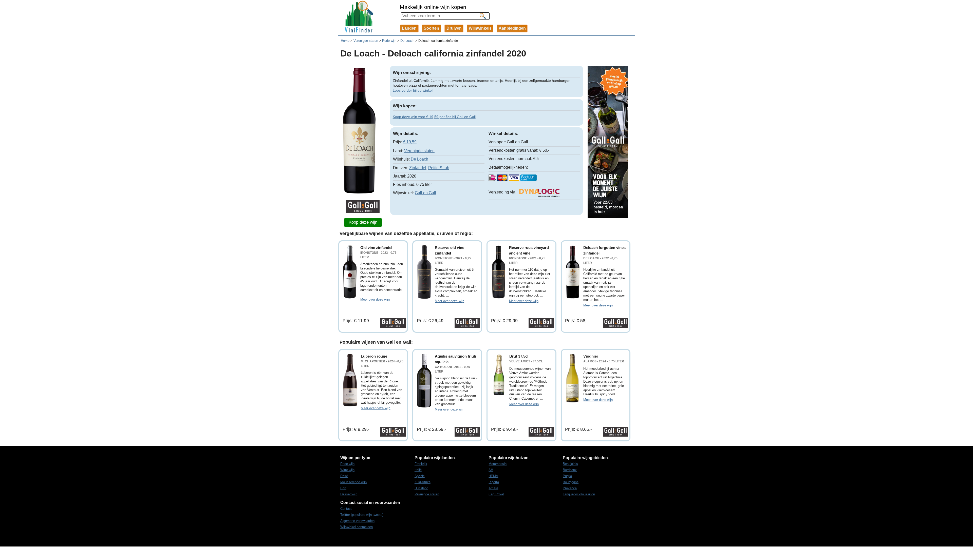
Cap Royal (496, 494)
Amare (493, 488)
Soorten (431, 28)
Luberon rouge (374, 356)
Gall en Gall (425, 193)
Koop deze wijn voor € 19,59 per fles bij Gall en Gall (434, 117)
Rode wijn (347, 464)
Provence (570, 488)
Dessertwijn (348, 494)
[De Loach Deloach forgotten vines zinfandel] (572, 272)
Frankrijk (421, 464)
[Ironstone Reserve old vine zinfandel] (424, 272)
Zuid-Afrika (423, 482)
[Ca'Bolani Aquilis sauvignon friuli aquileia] (424, 381)
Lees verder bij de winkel (413, 90)
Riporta (494, 482)
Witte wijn (347, 470)
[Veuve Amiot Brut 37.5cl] (498, 375)
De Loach (419, 159)
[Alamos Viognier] (572, 378)
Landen (409, 28)
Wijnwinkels (480, 28)
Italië (418, 470)
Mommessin (498, 464)
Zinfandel (417, 168)
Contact (346, 509)
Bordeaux (570, 470)
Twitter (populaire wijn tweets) (361, 515)
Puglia (567, 476)
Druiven (454, 28)
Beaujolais (570, 464)
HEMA (493, 476)
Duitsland (421, 488)
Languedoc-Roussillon (579, 494)
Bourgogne (570, 482)
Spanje (420, 476)
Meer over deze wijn (375, 299)
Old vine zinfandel (376, 247)
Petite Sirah (438, 168)
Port (343, 488)
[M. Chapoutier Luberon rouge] (350, 380)
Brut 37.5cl (518, 356)
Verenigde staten (419, 151)
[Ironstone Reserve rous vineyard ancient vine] (498, 272)
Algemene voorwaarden (357, 521)
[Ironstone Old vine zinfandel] (350, 272)
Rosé (344, 476)
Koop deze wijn (363, 222)
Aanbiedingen (512, 28)
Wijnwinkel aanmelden (356, 527)
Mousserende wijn (353, 482)
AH (491, 470)
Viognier (590, 356)
